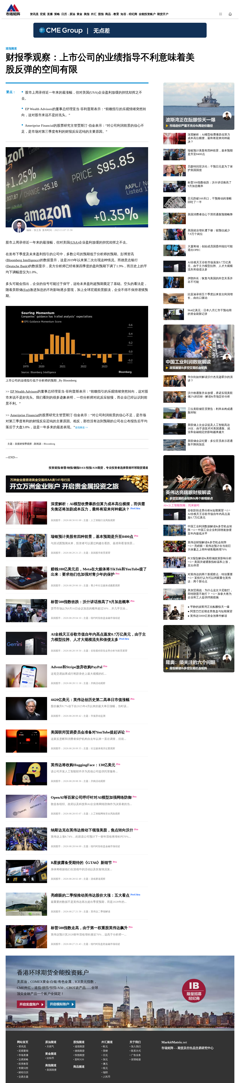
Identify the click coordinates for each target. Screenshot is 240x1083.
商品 (108, 14)
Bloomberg (69, 380)
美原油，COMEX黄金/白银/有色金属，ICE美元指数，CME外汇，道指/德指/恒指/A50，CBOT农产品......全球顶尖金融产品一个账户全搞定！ (57, 988)
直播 (50, 14)
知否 (123, 14)
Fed (26, 290)
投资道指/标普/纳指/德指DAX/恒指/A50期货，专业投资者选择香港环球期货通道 (98, 467)
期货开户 (162, 14)
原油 (72, 14)
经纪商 (133, 14)
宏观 (43, 14)
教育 (116, 14)
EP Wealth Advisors (24, 391)
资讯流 (34, 14)
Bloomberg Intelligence (23, 260)
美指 (86, 14)
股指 (101, 14)
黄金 (79, 14)
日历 (64, 14)
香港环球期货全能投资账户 (53, 972)
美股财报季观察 (23, 443)
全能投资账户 (147, 14)
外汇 (94, 14)
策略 (57, 14)
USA (74, 242)
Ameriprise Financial (24, 415)
